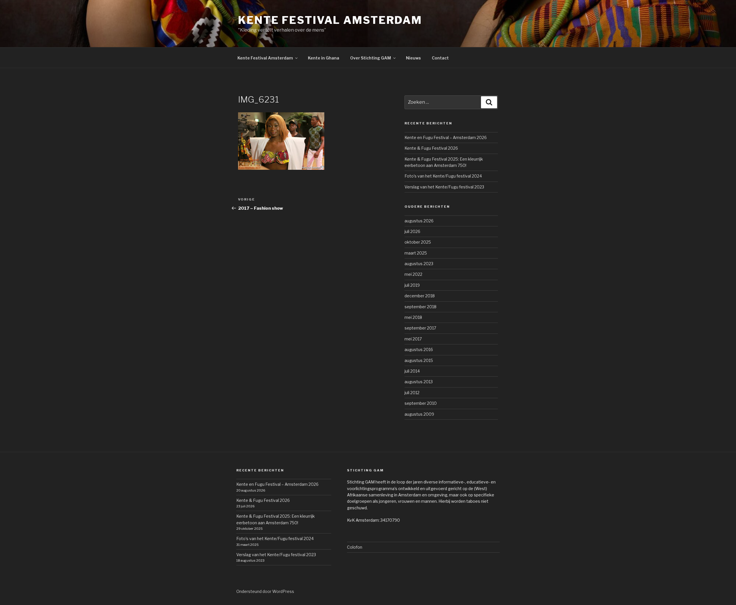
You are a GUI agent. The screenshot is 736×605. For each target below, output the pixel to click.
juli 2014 (412, 371)
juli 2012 (412, 392)
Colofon (354, 547)
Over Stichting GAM (370, 57)
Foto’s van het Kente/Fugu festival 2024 (443, 176)
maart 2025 (416, 253)
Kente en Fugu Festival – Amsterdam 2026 (446, 137)
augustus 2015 (419, 360)
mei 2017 (413, 338)
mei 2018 (413, 317)
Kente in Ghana (323, 57)
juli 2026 (412, 231)
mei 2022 (413, 274)
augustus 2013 (419, 381)
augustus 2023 (419, 263)
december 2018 (420, 295)
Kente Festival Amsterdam (330, 20)
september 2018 (420, 306)
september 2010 (421, 403)
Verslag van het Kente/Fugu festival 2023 (444, 186)
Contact (440, 57)
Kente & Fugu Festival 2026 (431, 148)
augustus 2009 (419, 414)
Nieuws (413, 57)
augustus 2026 (419, 220)
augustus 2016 (419, 349)
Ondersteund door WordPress (265, 591)
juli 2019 (412, 285)
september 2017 (420, 327)
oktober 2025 (418, 242)
